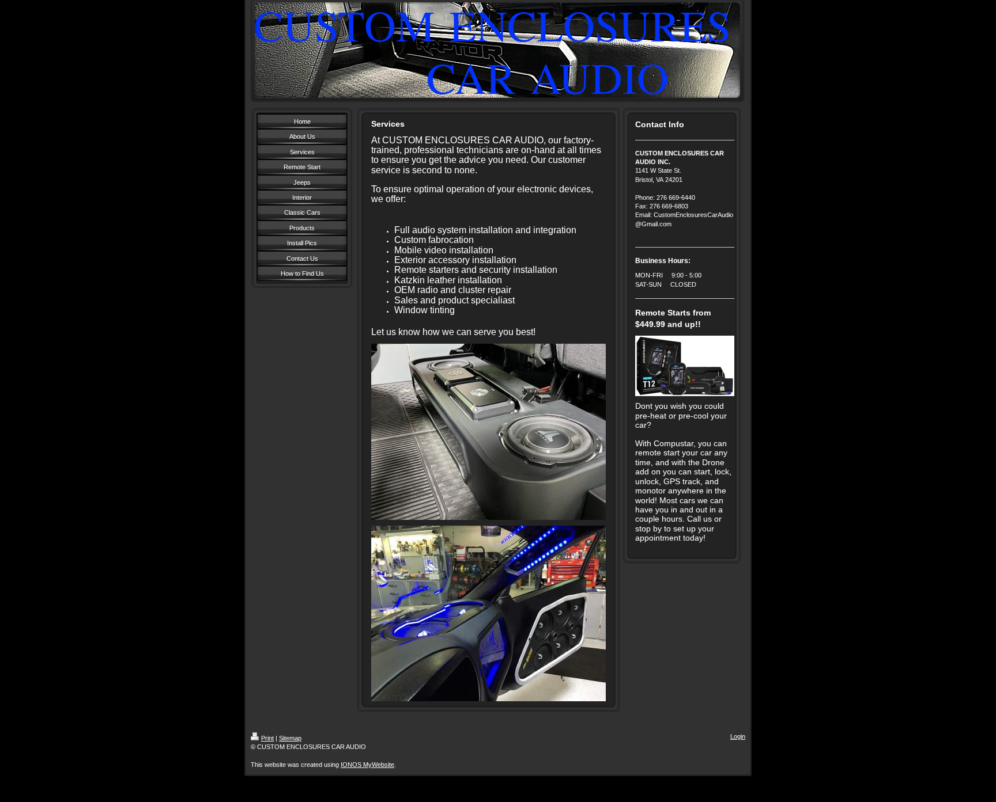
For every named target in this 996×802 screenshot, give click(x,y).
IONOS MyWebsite (367, 764)
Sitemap (290, 738)
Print (267, 738)
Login (737, 736)
